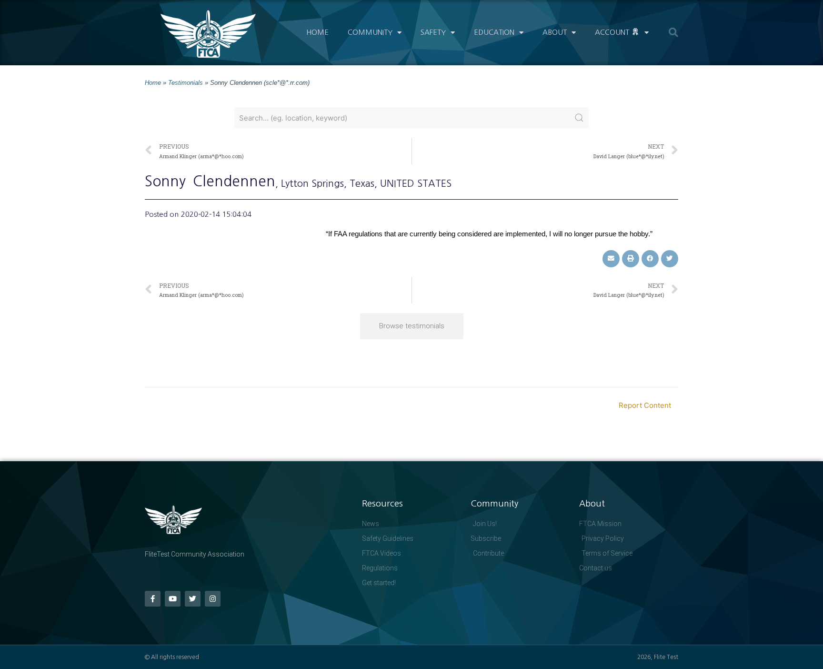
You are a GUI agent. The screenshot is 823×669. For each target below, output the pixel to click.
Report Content (645, 405)
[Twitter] (193, 599)
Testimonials (185, 82)
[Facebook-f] (153, 599)
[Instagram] (213, 599)
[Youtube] (173, 599)
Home (317, 32)
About (554, 32)
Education (494, 32)
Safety (433, 32)
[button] (673, 32)
